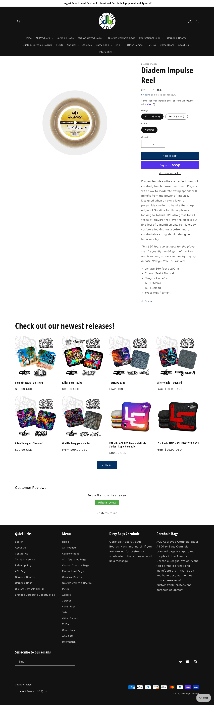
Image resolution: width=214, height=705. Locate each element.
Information (69, 641)
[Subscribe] (71, 662)
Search (19, 541)
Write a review (107, 502)
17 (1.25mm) (152, 116)
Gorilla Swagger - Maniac (76, 443)
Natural (149, 129)
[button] (18, 21)
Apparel (66, 594)
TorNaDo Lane (117, 382)
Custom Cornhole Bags (75, 565)
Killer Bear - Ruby (72, 382)
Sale (64, 612)
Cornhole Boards (25, 577)
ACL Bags (21, 571)
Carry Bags (68, 606)
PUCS (65, 588)
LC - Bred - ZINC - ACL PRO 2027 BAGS (177, 443)
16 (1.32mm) (176, 116)
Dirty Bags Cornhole (190, 693)
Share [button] (148, 301)
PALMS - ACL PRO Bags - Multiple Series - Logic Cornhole (127, 445)
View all (107, 465)
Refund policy (23, 565)
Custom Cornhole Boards (29, 588)
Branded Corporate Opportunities (35, 594)
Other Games (70, 618)
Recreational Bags (73, 571)
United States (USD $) (31, 691)
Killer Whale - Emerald (169, 382)
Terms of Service (25, 559)
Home (65, 541)
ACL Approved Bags (74, 559)
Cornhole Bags (23, 582)
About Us (20, 547)
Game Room (69, 630)
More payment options (170, 173)
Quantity (146, 137)
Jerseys (66, 600)
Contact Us (21, 553)
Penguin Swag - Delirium (29, 382)
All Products (69, 547)
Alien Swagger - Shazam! (29, 443)
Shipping (145, 94)
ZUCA (65, 624)
